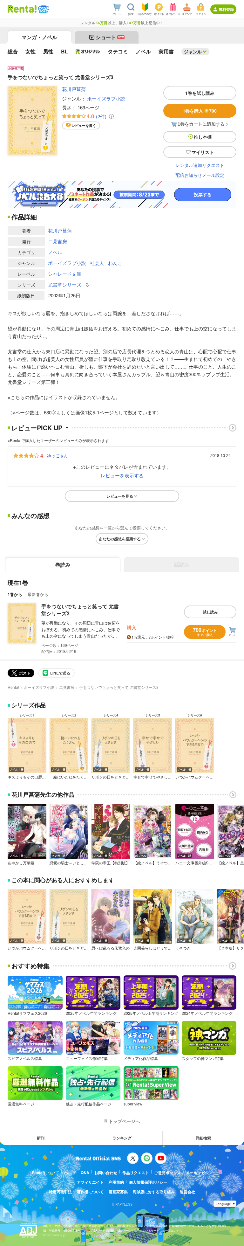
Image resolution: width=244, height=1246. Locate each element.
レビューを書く (83, 125)
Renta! (13, 687)
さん (57, 455)
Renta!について (45, 1172)
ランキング (122, 1138)
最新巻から (38, 594)
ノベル (55, 252)
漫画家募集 (118, 1191)
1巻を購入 (200, 110)
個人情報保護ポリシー (148, 1182)
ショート (110, 37)
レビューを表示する (122, 475)
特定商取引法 (60, 1191)
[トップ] (22, 9)
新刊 (40, 1138)
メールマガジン (199, 1172)
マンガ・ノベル (39, 37)
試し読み (210, 612)
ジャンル (193, 51)
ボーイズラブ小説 (106, 98)
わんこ (115, 263)
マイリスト (203, 152)
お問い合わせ (105, 1172)
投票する (203, 194)
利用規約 (116, 1182)
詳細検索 (203, 1138)
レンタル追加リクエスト (199, 165)
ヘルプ (70, 1172)
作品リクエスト (135, 1172)
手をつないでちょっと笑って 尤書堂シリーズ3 (80, 610)
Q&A (85, 1172)
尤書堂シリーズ (64, 284)
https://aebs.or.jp (54, 1235)
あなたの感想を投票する (120, 539)
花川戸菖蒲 (74, 89)
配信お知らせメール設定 (199, 175)
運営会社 (187, 1191)
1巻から (15, 594)
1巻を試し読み (199, 93)
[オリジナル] (88, 51)
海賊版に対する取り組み (154, 1191)
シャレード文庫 (64, 273)
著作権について (90, 1191)
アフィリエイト (90, 1182)
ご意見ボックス (167, 1172)
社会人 (97, 263)
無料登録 (226, 9)
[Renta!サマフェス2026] (43, 9)
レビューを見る (119, 496)
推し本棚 (203, 137)
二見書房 (57, 241)
